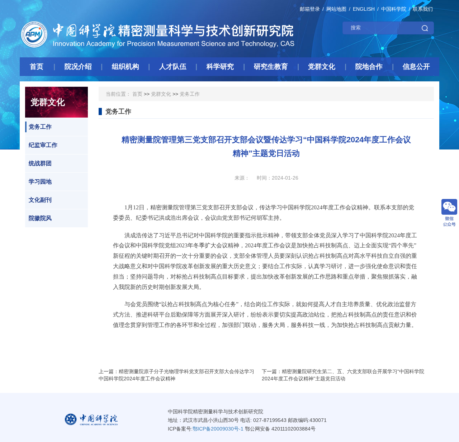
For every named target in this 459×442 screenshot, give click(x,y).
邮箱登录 (310, 9)
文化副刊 (40, 200)
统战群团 (40, 163)
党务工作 (40, 127)
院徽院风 (40, 218)
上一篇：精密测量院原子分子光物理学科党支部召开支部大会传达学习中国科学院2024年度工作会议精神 (176, 375)
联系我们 (423, 9)
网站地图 (336, 9)
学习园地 (40, 182)
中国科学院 (393, 9)
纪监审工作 (43, 145)
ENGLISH (364, 9)
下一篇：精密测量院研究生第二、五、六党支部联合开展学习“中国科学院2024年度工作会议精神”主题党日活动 (343, 375)
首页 (137, 94)
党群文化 (161, 94)
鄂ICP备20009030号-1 (218, 429)
